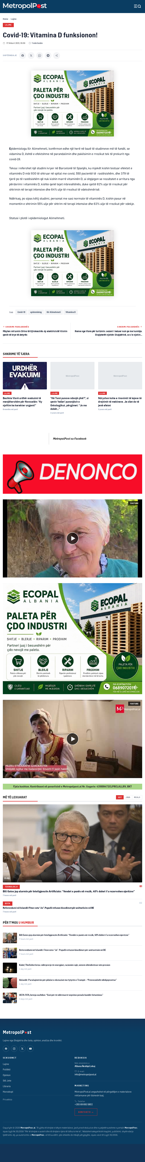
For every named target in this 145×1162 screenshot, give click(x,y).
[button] (72, 538)
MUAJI (137, 797)
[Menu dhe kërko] (135, 6)
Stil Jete (7, 1080)
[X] (31, 55)
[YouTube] (30, 1048)
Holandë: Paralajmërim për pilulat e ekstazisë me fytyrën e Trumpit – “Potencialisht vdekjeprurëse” (68, 979)
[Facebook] (22, 55)
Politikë (6, 1069)
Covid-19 (21, 312)
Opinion (6, 1075)
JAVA (128, 797)
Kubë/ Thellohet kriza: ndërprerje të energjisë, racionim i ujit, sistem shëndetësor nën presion (64, 965)
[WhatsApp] (39, 55)
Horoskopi (8, 1091)
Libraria (7, 1086)
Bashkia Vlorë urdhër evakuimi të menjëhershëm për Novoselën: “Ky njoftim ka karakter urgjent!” (22, 401)
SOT (120, 797)
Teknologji (11, 886)
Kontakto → (86, 1112)
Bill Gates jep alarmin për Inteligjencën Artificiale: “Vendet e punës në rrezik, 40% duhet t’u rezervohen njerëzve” (69, 891)
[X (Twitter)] (22, 1048)
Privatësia (7, 1099)
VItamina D (71, 312)
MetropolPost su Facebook (69, 438)
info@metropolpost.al (85, 1074)
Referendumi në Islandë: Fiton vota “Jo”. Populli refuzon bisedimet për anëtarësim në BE (48, 907)
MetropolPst (17, 1032)
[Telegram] (48, 55)
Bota (7, 903)
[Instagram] (14, 1048)
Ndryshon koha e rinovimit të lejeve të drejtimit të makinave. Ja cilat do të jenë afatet (120, 401)
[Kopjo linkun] (56, 55)
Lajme (13, 19)
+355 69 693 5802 (84, 1104)
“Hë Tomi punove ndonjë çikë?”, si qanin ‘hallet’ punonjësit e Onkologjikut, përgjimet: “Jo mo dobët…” (69, 403)
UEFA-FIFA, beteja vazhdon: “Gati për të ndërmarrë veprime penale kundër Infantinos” (61, 994)
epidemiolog (36, 312)
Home (5, 19)
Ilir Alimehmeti (54, 312)
